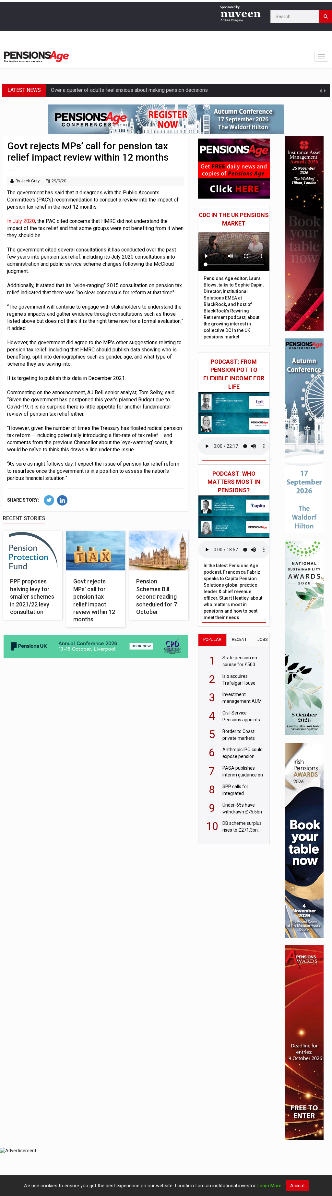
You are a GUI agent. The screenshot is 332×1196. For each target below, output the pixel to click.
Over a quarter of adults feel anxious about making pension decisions (129, 90)
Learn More (269, 1186)
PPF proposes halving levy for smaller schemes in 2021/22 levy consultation (32, 596)
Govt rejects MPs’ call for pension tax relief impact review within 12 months (94, 600)
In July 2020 (21, 221)
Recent (239, 639)
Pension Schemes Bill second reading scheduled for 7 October (156, 596)
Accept (297, 1185)
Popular (212, 639)
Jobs (262, 639)
